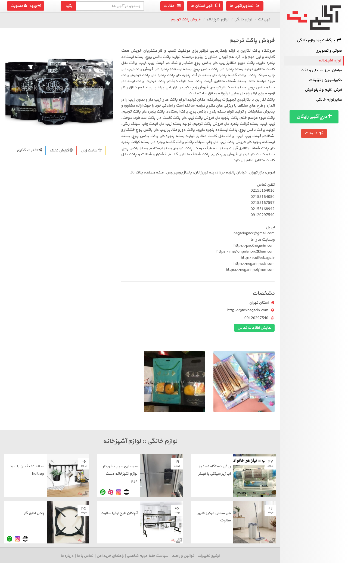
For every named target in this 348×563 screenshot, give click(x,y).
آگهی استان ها (202, 6)
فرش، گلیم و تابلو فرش (323, 90)
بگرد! (68, 6)
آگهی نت (264, 19)
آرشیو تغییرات (208, 556)
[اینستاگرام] (118, 492)
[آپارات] (110, 492)
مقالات (170, 6)
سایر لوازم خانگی (329, 99)
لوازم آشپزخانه (330, 60)
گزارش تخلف (59, 150)
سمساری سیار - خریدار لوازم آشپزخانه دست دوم (119, 474)
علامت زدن (89, 150)
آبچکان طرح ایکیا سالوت (118, 513)
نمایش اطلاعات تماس (254, 328)
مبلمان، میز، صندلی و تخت (321, 70)
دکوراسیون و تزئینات (325, 80)
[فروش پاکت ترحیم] (59, 88)
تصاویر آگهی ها (242, 6)
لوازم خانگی (243, 19)
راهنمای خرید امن (110, 556)
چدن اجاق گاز (34, 513)
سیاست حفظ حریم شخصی (147, 556)
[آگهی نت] (314, 17)
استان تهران (258, 303)
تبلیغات (312, 133)
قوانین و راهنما (182, 556)
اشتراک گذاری (28, 150)
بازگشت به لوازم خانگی (317, 40)
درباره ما (67, 556)
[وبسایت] (126, 492)
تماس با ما (85, 556)
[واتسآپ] (102, 492)
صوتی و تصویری (328, 51)
